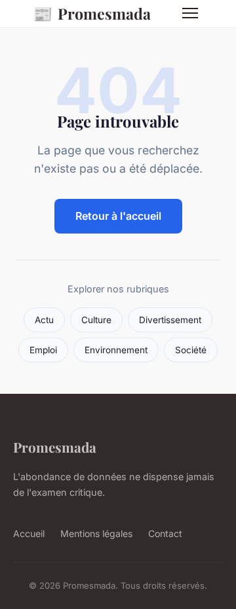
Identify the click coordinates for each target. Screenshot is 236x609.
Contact (165, 533)
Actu (44, 320)
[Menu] (190, 13)
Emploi (43, 350)
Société (190, 350)
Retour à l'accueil (118, 215)
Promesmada (92, 13)
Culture (96, 320)
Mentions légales (96, 533)
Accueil (29, 533)
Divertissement (170, 320)
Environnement (116, 350)
